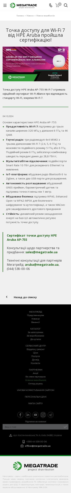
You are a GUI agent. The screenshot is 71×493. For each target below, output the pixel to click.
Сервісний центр (36, 345)
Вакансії (35, 322)
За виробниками (35, 335)
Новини (36, 318)
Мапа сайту (35, 403)
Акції (35, 373)
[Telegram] (51, 415)
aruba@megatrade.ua (42, 264)
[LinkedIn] (28, 415)
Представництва (35, 315)
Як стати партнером (36, 376)
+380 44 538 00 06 (36, 441)
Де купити (35, 339)
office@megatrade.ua (37, 446)
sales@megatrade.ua (42, 252)
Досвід (35, 359)
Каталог (35, 328)
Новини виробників (35, 380)
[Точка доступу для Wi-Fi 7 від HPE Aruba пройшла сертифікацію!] (35, 64)
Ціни (35, 352)
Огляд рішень (35, 383)
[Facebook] (20, 415)
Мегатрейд (35, 311)
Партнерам (35, 369)
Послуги (35, 356)
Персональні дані (35, 396)
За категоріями (35, 332)
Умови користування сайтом (35, 390)
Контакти (35, 363)
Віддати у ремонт (35, 349)
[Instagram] (43, 415)
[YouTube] (35, 415)
